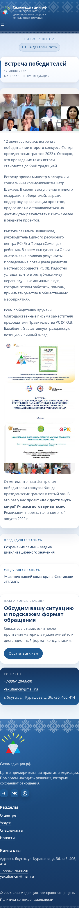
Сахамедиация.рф (30, 7)
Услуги (5, 822)
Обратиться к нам (23, 653)
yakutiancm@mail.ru (21, 689)
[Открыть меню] (2, 24)
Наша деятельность (39, 47)
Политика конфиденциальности (26, 899)
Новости (7, 837)
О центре (8, 815)
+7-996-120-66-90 (18, 681)
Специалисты (11, 830)
